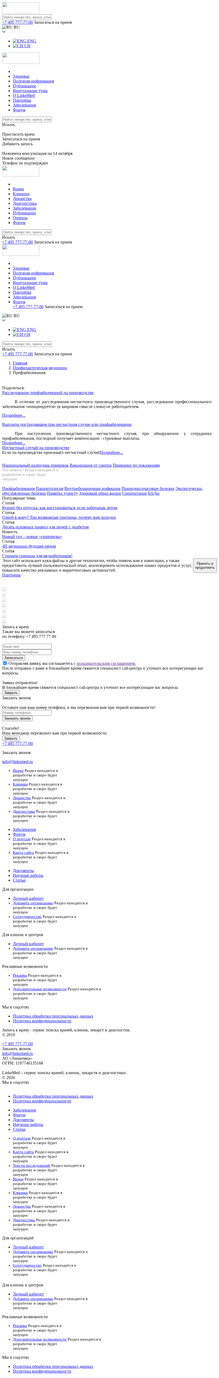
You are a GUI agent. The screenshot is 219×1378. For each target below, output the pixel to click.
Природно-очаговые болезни (148, 488)
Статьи (19, 880)
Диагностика (25, 203)
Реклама (20, 975)
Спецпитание (134, 493)
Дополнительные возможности (40, 989)
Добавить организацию (33, 903)
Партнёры (22, 100)
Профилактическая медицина (40, 368)
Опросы (20, 217)
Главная (20, 363)
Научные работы (28, 875)
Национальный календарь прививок (35, 465)
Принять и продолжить (205, 566)
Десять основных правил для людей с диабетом (45, 527)
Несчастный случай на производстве (35, 447)
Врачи (18, 189)
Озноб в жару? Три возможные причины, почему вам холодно (59, 517)
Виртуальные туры (30, 90)
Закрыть (11, 693)
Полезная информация (33, 81)
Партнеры (11, 575)
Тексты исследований (31, 1165)
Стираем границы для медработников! (37, 555)
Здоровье (21, 76)
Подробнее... (13, 415)
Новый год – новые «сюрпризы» (32, 536)
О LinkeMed (24, 95)
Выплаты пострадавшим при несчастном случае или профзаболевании (67, 424)
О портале (22, 839)
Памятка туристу (62, 493)
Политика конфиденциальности (42, 1021)
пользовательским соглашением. (106, 663)
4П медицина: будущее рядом (29, 546)
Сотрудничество (27, 916)
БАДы (153, 493)
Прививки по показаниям (136, 465)
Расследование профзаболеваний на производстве (48, 392)
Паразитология (49, 488)
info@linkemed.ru (17, 761)
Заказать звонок (17, 718)
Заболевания (24, 105)
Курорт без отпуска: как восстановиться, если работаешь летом (59, 507)
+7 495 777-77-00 (17, 22)
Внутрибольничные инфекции (92, 488)
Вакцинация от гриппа (91, 465)
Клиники (21, 193)
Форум (19, 110)
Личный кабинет (28, 898)
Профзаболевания (18, 488)
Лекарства (22, 198)
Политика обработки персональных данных (53, 1016)
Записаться (13, 658)
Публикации (24, 86)
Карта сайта (23, 852)
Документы (23, 870)
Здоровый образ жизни (100, 493)
